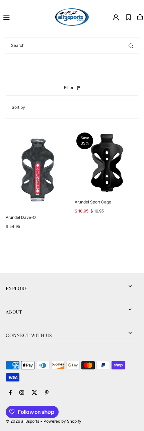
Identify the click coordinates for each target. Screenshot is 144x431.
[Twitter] (34, 393)
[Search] (131, 45)
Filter (68, 87)
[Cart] (140, 17)
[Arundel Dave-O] (37, 170)
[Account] (116, 17)
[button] (128, 17)
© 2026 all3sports (22, 421)
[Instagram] (21, 393)
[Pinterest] (47, 393)
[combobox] (72, 45)
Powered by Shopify (62, 421)
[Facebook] (10, 393)
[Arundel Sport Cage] (106, 162)
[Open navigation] (26, 17)
